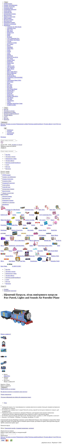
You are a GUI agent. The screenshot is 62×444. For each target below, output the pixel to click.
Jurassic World (11, 60)
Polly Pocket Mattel (12, 89)
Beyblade (9, 37)
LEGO (9, 64)
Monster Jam (10, 74)
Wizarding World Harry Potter (14, 103)
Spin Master (10, 97)
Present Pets (10, 92)
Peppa (8, 83)
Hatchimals (10, 55)
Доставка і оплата (10, 156)
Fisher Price (10, 48)
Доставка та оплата (9, 111)
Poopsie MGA (11, 90)
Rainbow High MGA (12, 96)
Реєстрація (10, 134)
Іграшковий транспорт (10, 9)
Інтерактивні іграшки (10, 13)
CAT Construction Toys (13, 38)
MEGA (9, 70)
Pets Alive (9, 84)
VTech (9, 102)
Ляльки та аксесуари (9, 16)
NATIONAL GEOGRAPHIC (15, 77)
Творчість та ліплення (10, 24)
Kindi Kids (10, 61)
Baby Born (10, 31)
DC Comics (10, 44)
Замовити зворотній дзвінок (8, 146)
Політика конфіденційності (11, 113)
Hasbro (9, 54)
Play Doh (9, 86)
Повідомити (4, 387)
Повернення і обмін (11, 158)
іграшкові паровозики (22, 428)
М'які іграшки (8, 18)
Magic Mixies (10, 68)
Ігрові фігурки (8, 12)
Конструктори (8, 15)
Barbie (8, 34)
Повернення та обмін (10, 112)
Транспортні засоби (10, 428)
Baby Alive (10, 29)
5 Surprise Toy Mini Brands (14, 26)
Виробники (7, 25)
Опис (5, 402)
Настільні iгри (8, 21)
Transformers (10, 100)
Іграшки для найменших (10, 5)
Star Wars (9, 99)
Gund (8, 53)
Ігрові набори (7, 11)
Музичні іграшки (8, 19)
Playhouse (3, 137)
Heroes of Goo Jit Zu (12, 57)
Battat (8, 35)
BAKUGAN (10, 32)
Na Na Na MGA (11, 76)
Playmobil (9, 87)
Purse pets (9, 93)
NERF (8, 79)
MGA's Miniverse (11, 73)
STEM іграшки (8, 3)
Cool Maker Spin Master (13, 40)
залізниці (31, 428)
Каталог (5, 173)
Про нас (6, 109)
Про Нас (8, 154)
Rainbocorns (10, 95)
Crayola (9, 41)
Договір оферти (8, 115)
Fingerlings (10, 47)
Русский (9, 131)
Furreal (9, 51)
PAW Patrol (10, 81)
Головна (6, 289)
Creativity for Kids (12, 42)
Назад (6, 2)
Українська (10, 130)
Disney (9, 45)
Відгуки (6, 118)
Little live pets (10, 66)
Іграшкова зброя (8, 8)
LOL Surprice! (11, 67)
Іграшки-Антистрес (9, 6)
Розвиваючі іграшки (9, 22)
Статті (5, 116)
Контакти (6, 119)
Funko (8, 50)
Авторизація (10, 132)
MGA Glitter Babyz (12, 71)
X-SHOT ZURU (11, 105)
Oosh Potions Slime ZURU (14, 80)
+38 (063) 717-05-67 (16, 144)
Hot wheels (10, 58)
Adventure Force (11, 28)
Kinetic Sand (10, 63)
